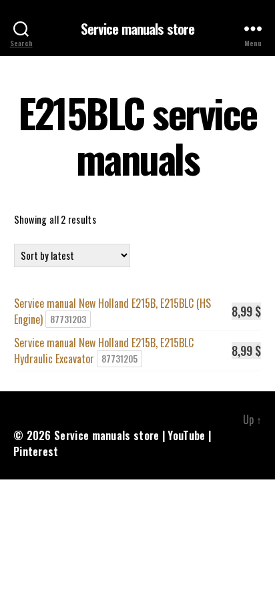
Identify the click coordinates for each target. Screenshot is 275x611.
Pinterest (36, 451)
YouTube (186, 435)
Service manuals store (138, 28)
